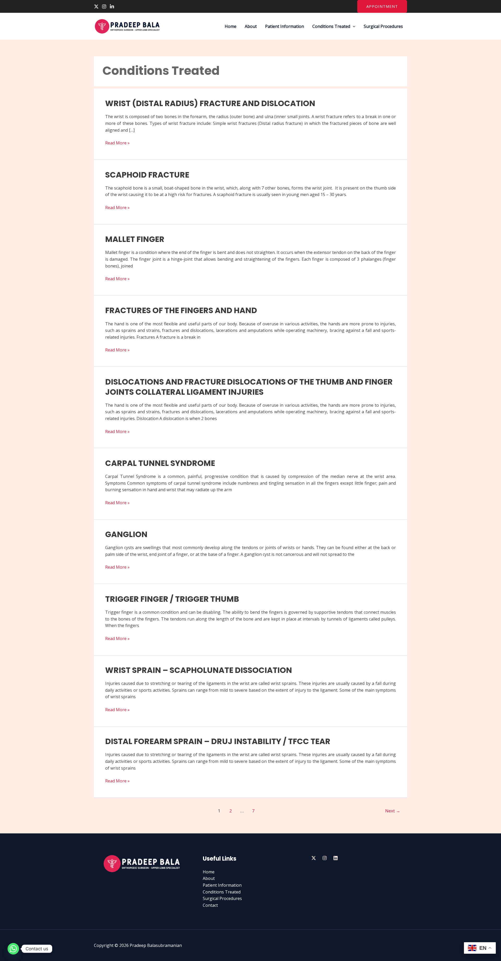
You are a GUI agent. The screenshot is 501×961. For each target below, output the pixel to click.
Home (230, 26)
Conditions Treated (331, 26)
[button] (382, 6)
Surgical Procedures (383, 26)
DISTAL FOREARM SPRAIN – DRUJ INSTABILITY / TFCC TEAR (217, 741)
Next (392, 811)
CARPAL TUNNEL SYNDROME (160, 463)
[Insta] (324, 858)
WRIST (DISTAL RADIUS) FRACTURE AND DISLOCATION (210, 103)
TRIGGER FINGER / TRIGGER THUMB (172, 599)
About (251, 26)
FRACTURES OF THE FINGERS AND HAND (181, 310)
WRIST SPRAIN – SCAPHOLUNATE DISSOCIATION (198, 670)
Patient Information (284, 26)
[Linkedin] (112, 6)
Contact (210, 905)
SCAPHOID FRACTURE (147, 174)
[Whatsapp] (13, 948)
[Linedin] (335, 858)
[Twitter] (96, 6)
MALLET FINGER (134, 239)
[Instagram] (104, 6)
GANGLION (126, 534)
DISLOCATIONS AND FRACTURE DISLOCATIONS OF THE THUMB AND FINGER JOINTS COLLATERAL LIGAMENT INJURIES (249, 387)
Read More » (117, 143)
